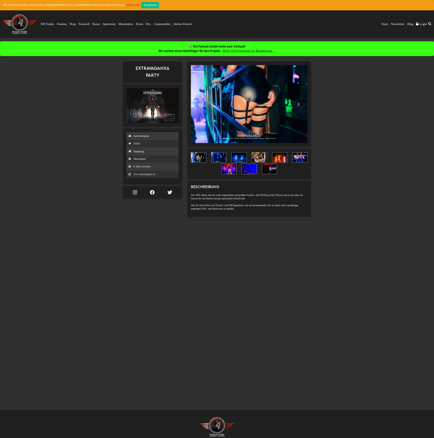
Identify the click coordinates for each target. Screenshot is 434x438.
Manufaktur (126, 24)
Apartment (109, 24)
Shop (73, 24)
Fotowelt (84, 24)
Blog (410, 24)
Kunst (96, 24)
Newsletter (398, 24)
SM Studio (47, 24)
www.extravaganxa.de (144, 174)
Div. (148, 24)
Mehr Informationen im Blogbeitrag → (249, 51)
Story (384, 24)
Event (139, 24)
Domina (62, 24)
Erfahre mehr (133, 5)
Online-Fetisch (182, 24)
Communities (162, 24)
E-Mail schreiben (142, 166)
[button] (429, 24)
